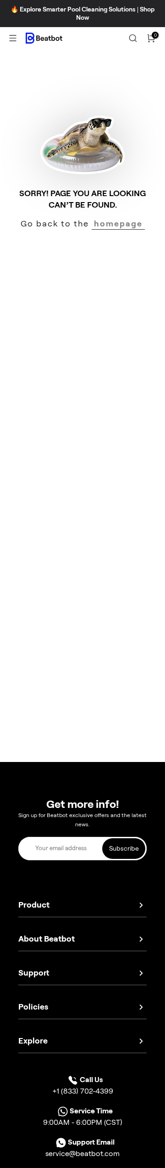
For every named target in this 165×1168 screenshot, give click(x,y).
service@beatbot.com (82, 1153)
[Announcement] (82, 14)
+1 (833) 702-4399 (82, 1091)
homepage (118, 223)
